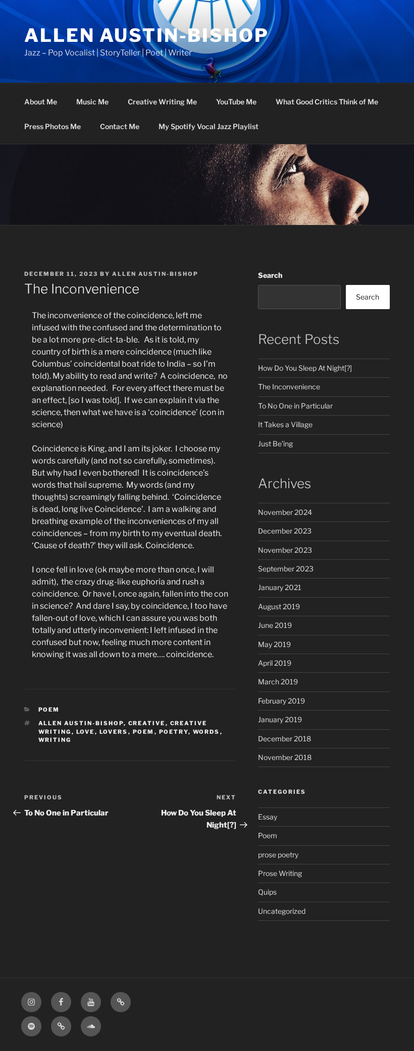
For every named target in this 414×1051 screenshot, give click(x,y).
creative (147, 723)
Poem (49, 709)
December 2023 (285, 531)
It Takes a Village (285, 424)
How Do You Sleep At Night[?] (305, 368)
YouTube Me (236, 101)
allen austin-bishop (81, 723)
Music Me (92, 101)
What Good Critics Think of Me (327, 101)
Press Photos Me (52, 126)
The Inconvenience (289, 386)
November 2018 (285, 757)
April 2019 (274, 663)
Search (270, 275)
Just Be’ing (275, 443)
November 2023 (285, 550)
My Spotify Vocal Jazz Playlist (208, 126)
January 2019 (280, 719)
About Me (40, 101)
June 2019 (275, 625)
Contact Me (119, 126)
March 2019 (278, 681)
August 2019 (279, 606)
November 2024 (285, 512)
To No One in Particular (295, 405)
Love (85, 731)
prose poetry (278, 854)
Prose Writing (280, 873)
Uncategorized (281, 911)
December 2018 (284, 738)
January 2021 (279, 587)
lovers (113, 731)
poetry (173, 731)
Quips (267, 892)
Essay (267, 816)
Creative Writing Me (162, 101)
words (206, 731)
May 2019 (274, 644)
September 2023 (286, 568)
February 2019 (281, 700)
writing (55, 739)
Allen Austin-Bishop (146, 35)
